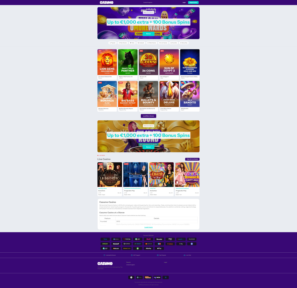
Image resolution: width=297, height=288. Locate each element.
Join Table (110, 174)
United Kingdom (147, 2)
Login (184, 2)
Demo (108, 63)
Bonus (148, 34)
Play (108, 60)
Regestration (193, 2)
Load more (148, 227)
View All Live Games (192, 159)
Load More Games (148, 116)
